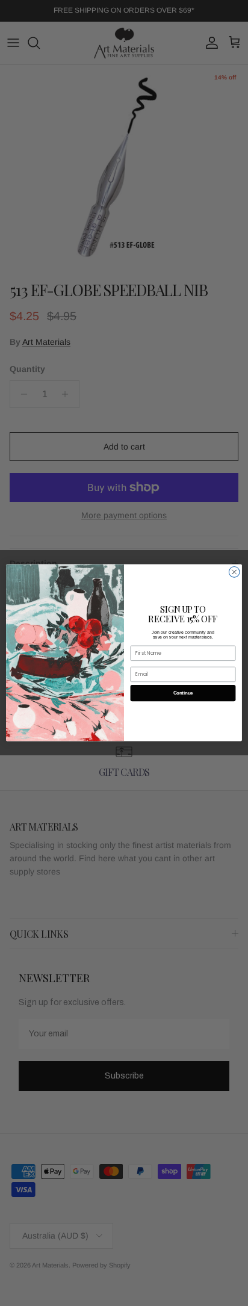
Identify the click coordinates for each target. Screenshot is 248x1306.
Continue (183, 693)
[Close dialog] (234, 572)
